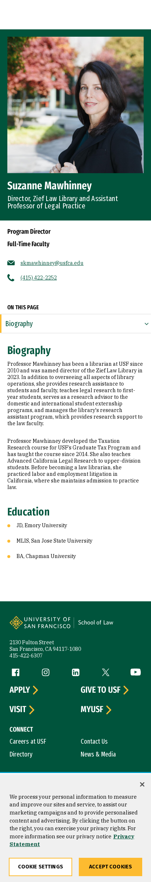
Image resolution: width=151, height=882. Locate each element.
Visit (18, 709)
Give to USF (101, 690)
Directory (21, 754)
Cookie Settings (40, 867)
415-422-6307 (26, 655)
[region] (75, 828)
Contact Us (94, 741)
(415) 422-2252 (39, 277)
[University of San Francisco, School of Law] (107, 627)
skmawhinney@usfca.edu (52, 263)
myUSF (92, 709)
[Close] (142, 784)
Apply (20, 690)
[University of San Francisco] (43, 627)
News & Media (98, 754)
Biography (19, 323)
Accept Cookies (110, 867)
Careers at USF (28, 741)
